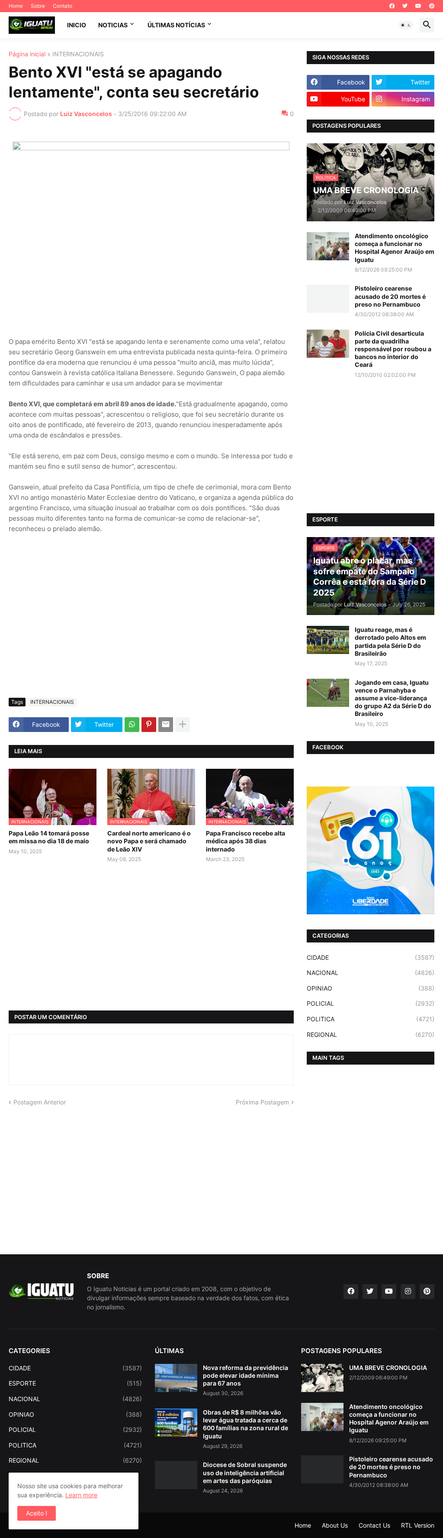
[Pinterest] (148, 724)
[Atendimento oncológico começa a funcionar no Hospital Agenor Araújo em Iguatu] (328, 246)
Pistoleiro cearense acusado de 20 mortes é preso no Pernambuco (390, 296)
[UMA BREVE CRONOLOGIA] (322, 1378)
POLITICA (370, 1019)
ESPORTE (75, 1383)
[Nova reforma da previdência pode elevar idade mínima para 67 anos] (176, 1378)
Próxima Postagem (262, 1102)
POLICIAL (370, 1003)
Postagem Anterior (39, 1102)
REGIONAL (370, 1034)
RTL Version (417, 1525)
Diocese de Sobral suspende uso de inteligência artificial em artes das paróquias (245, 1472)
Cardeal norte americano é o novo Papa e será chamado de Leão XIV (149, 840)
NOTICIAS (113, 25)
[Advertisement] (151, 626)
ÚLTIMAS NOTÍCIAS (176, 25)
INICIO (76, 25)
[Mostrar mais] (182, 724)
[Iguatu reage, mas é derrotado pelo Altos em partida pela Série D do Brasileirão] (328, 640)
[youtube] (418, 6)
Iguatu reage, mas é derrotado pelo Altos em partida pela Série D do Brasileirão (390, 641)
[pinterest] (431, 6)
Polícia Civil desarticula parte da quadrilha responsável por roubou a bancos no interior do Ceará (393, 349)
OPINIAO (370, 988)
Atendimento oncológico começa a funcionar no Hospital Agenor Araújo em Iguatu (394, 247)
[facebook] (392, 6)
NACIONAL (370, 972)
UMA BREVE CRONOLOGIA (388, 1367)
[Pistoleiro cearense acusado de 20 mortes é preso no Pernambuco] (328, 299)
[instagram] (408, 1291)
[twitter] (405, 6)
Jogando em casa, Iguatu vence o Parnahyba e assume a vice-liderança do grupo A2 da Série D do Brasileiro (393, 698)
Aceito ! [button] (36, 1513)
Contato (62, 6)
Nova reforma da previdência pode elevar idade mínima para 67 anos (245, 1375)
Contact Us (374, 1525)
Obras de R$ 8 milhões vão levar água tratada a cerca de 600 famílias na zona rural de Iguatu (245, 1424)
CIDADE (370, 957)
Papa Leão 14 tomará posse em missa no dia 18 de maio (49, 837)
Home (16, 6)
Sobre (38, 6)
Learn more (81, 1495)
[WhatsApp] (132, 724)
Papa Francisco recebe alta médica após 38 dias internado (245, 840)
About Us (335, 1525)
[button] (405, 25)
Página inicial (27, 54)
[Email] (165, 724)
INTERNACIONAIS (78, 54)
